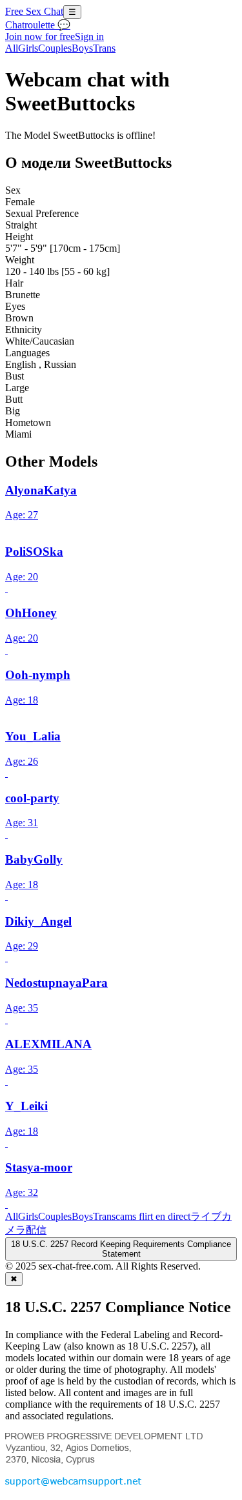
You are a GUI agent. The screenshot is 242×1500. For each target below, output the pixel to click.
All (11, 48)
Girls (28, 48)
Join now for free (40, 36)
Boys (82, 48)
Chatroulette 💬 (37, 24)
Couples (55, 48)
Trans (104, 48)
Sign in (89, 36)
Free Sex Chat (34, 11)
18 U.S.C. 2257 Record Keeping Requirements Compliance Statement (121, 1249)
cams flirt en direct (153, 1216)
